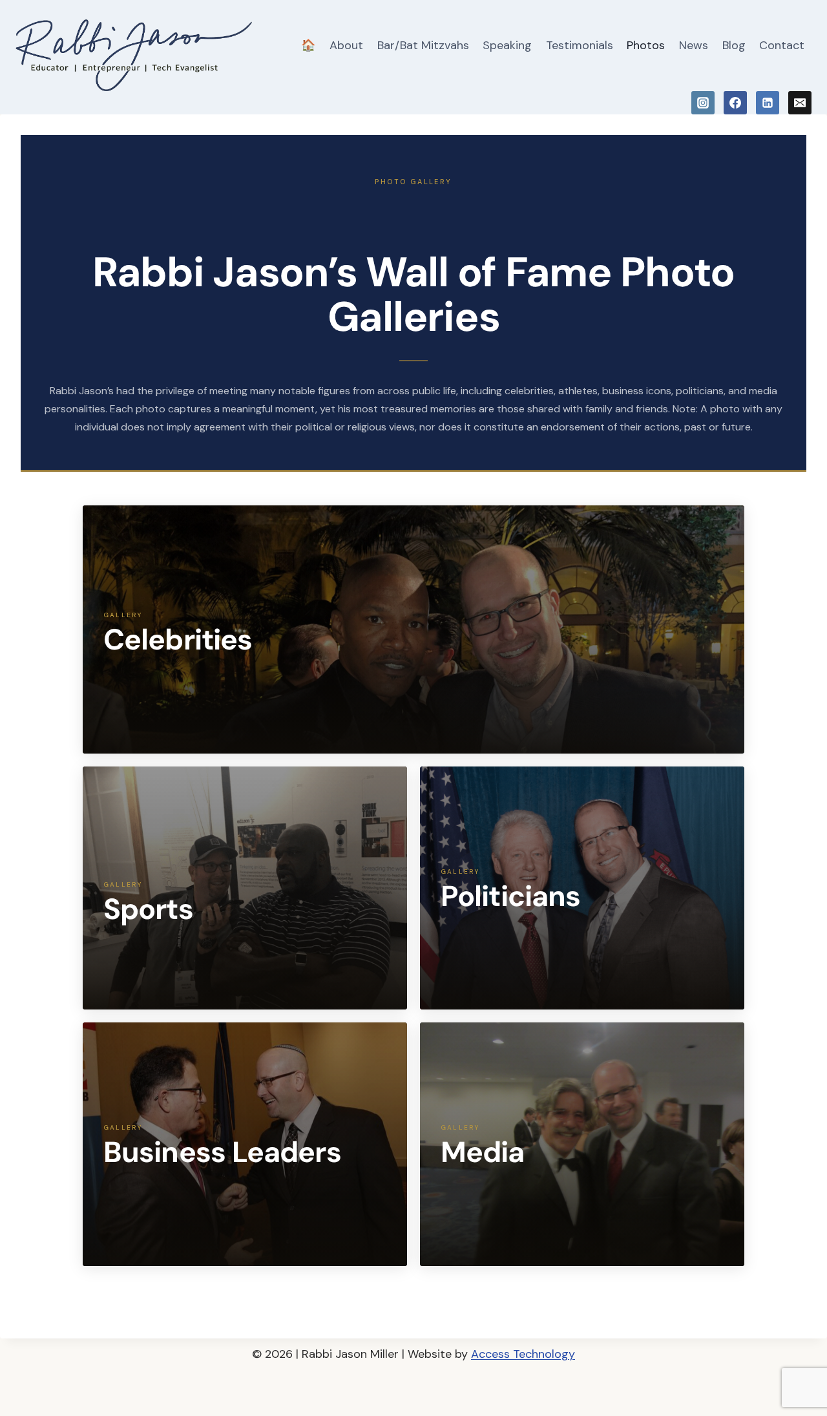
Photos (646, 45)
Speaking (507, 45)
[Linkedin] (767, 102)
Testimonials (579, 45)
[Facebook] (735, 102)
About (346, 45)
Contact (781, 45)
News (693, 45)
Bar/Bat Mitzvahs (423, 45)
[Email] (799, 102)
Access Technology (523, 1354)
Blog (734, 45)
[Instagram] (703, 102)
